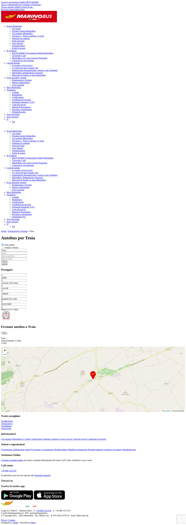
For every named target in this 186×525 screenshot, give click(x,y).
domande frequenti (42, 475)
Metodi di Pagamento (21, 107)
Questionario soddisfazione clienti (15, 449)
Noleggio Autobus (51, 439)
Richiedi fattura (61, 449)
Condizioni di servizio (21, 100)
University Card (19, 55)
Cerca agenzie (18, 85)
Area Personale (13, 114)
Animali (4, 293)
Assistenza (11, 90)
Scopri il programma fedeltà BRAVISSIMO (20, 2)
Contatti (15, 92)
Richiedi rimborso (95, 449)
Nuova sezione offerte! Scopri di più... (17, 7)
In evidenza (11, 51)
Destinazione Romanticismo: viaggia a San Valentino (34, 70)
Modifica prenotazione (78, 449)
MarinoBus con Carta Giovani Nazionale (29, 58)
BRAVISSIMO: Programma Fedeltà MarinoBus (32, 53)
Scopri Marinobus (14, 26)
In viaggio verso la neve (22, 65)
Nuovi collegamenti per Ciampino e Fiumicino (21, 5)
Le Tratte (26, 439)
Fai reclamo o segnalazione (42, 449)
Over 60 (4, 288)
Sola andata (9, 245)
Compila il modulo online (12, 460)
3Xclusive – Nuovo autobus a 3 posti (28, 36)
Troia (4, 333)
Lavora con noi (65, 439)
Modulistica (17, 95)
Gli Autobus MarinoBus (22, 33)
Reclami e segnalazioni (22, 109)
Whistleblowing (19, 112)
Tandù (15, 522)
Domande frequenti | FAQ (23, 102)
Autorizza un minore (113, 449)
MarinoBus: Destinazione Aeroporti (27, 73)
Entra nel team (18, 41)
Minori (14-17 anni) (9, 309)
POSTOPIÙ (6, 304)
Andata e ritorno (11, 247)
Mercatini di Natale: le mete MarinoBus (29, 75)
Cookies (11, 520)
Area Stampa (17, 43)
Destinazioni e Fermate (22, 80)
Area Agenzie (12, 117)
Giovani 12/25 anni (9, 283)
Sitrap (33, 522)
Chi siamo (16, 29)
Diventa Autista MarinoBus (13, 9)
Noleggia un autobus (21, 38)
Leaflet (167, 411)
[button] (93, 375)
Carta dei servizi (19, 104)
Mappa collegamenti (20, 82)
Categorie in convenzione (23, 60)
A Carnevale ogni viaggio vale (25, 68)
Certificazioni (18, 97)
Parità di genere (18, 48)
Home (3, 231)
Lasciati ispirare (13, 63)
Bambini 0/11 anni (9, 299)
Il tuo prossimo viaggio (16, 78)
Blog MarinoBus (14, 87)
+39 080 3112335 (8, 471)
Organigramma (18, 46)
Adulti (4, 278)
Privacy (4, 520)
